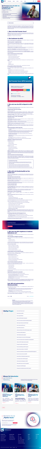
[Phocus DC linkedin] (35, 1)
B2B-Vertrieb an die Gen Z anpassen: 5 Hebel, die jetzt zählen (19, 395)
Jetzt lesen (4, 402)
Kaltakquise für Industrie (3, 440)
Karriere (29, 439)
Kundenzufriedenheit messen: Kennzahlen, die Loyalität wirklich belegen (7, 395)
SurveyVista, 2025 (18, 123)
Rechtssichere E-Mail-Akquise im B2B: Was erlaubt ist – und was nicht (33, 395)
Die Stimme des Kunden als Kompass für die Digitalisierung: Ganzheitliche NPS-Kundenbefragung (19, 164)
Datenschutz (14, 447)
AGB (16, 447)
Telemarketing (9, 1)
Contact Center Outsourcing (12, 438)
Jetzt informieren (10, 226)
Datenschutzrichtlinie (9, 425)
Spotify (36, 438)
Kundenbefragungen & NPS (12, 439)
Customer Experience (31, 296)
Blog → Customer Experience (21, 439)
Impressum (11, 447)
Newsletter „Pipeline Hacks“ (21, 440)
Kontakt (25, 1)
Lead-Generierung (2, 438)
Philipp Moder (4, 10)
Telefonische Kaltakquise (3, 439)
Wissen (21, 1)
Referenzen (29, 438)
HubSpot (14, 1)
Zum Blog (3, 407)
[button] (33, 1)
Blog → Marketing (20, 438)
